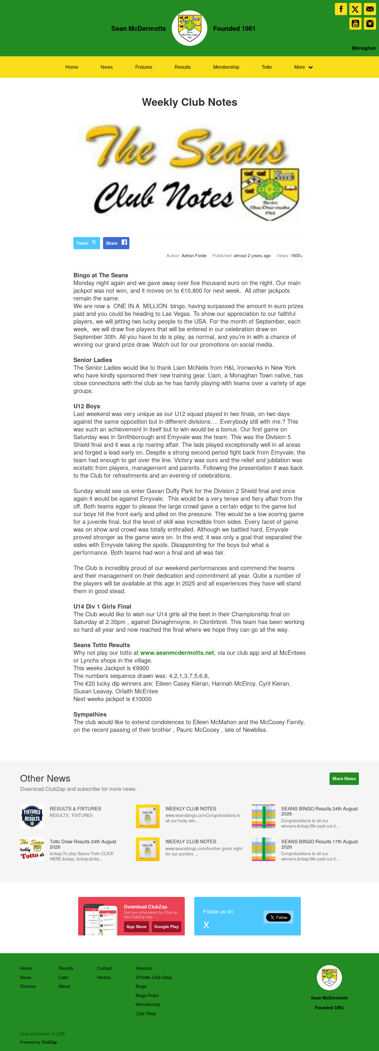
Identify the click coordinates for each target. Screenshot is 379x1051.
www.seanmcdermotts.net (177, 652)
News (107, 67)
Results (183, 67)
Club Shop (146, 1013)
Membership (226, 67)
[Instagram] (370, 23)
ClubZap (49, 1042)
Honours (144, 968)
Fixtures (143, 67)
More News (344, 778)
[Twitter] (355, 9)
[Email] (370, 9)
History (104, 977)
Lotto (63, 977)
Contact (104, 968)
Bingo (141, 986)
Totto (267, 67)
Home (71, 67)
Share (112, 243)
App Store (136, 926)
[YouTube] (355, 23)
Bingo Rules (147, 995)
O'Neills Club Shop (154, 977)
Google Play (166, 926)
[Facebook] (341, 9)
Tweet (82, 243)
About (64, 986)
